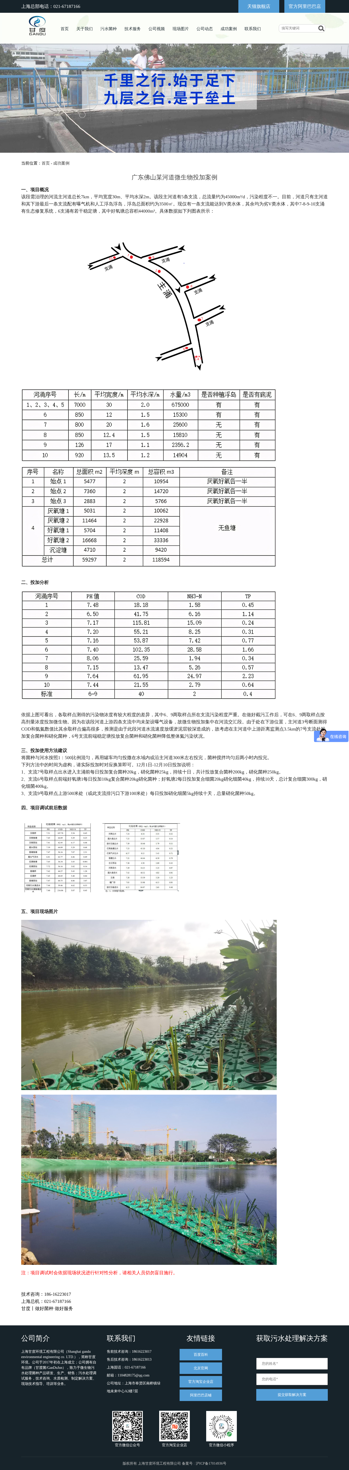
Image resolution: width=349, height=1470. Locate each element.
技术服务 (132, 29)
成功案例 (228, 29)
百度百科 (201, 1355)
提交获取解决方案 (292, 1395)
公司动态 (204, 29)
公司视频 (156, 29)
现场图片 (180, 29)
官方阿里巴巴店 (305, 6)
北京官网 (201, 1368)
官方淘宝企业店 (200, 1382)
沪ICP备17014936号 (211, 1463)
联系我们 (253, 29)
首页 (65, 29)
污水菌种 (108, 29)
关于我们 (84, 29)
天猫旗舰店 (258, 6)
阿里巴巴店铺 (201, 1395)
